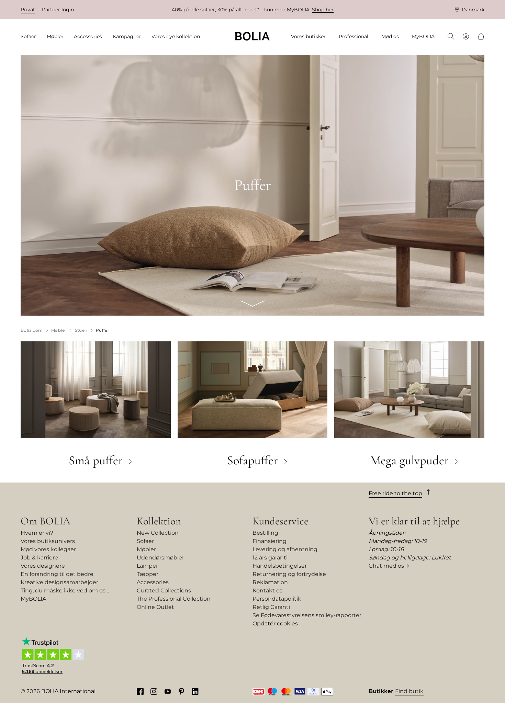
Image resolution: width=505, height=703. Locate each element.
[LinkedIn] (195, 691)
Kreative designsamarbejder (59, 582)
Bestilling (265, 533)
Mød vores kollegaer (48, 549)
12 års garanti (270, 557)
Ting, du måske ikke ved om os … (65, 590)
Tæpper (147, 574)
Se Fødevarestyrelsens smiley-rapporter (306, 615)
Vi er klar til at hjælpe (414, 521)
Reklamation (270, 582)
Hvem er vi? (37, 533)
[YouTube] (167, 691)
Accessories (153, 582)
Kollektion (159, 521)
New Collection (158, 533)
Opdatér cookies (275, 623)
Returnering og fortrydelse (289, 574)
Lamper (147, 566)
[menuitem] (31, 36)
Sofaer (145, 541)
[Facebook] (140, 691)
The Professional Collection (174, 599)
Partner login (58, 10)
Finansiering (269, 541)
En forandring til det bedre (57, 574)
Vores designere (43, 566)
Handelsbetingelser (279, 566)
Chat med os (386, 566)
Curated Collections (164, 590)
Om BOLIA (45, 521)
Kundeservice (280, 521)
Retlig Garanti (271, 607)
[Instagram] (153, 691)
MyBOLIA (33, 599)
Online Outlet (155, 607)
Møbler (146, 549)
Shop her (323, 10)
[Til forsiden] (252, 36)
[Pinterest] (181, 691)
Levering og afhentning (284, 549)
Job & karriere (39, 557)
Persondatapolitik (276, 599)
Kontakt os (267, 590)
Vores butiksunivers (48, 541)
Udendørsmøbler (160, 557)
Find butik (409, 691)
